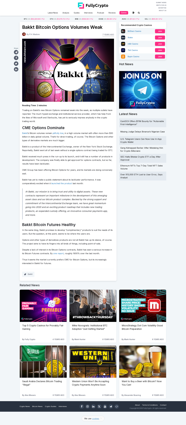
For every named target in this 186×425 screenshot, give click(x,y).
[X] (99, 406)
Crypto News (25, 406)
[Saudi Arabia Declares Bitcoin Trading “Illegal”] (43, 361)
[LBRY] (116, 406)
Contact (163, 405)
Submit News (161, 2)
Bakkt (25, 133)
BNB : (84, 19)
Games (124, 13)
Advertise (162, 8)
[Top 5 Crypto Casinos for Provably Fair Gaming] (43, 306)
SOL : (153, 19)
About (137, 405)
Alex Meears (30, 395)
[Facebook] (81, 406)
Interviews (88, 13)
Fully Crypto (30, 339)
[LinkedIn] (93, 406)
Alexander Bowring (132, 395)
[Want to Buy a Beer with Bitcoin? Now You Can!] (142, 361)
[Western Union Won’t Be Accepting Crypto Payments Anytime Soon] (92, 361)
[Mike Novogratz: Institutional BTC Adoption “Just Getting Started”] (92, 306)
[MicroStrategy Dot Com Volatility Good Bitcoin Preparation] (142, 306)
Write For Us (161, 5)
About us (162, 10)
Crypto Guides (50, 406)
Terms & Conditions (150, 405)
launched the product (61, 183)
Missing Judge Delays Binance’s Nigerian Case (142, 131)
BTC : (34, 19)
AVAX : (130, 19)
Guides (77, 13)
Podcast (100, 13)
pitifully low (58, 133)
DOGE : (107, 19)
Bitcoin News (37, 406)
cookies (95, 418)
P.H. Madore (34, 34)
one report (58, 253)
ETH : (59, 19)
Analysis (66, 13)
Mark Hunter (80, 339)
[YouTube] (105, 406)
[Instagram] (87, 406)
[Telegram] (111, 406)
